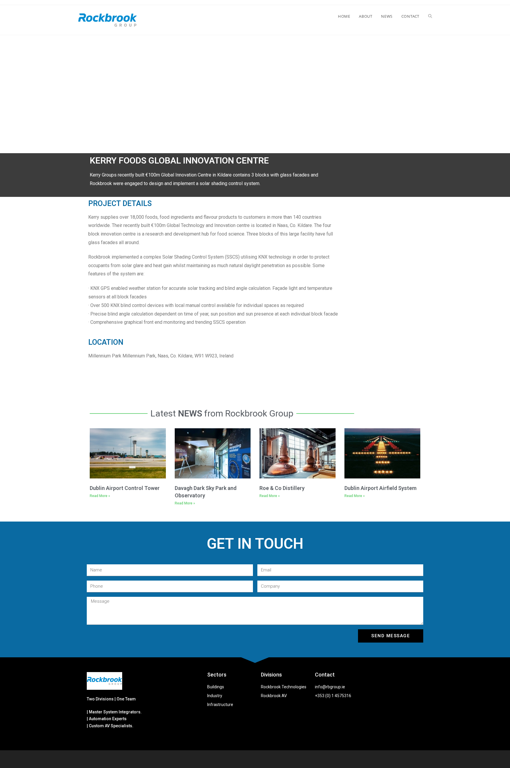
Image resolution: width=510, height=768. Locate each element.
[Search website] (430, 16)
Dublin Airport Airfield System (380, 488)
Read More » (100, 496)
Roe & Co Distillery (282, 488)
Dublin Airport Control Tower (125, 488)
